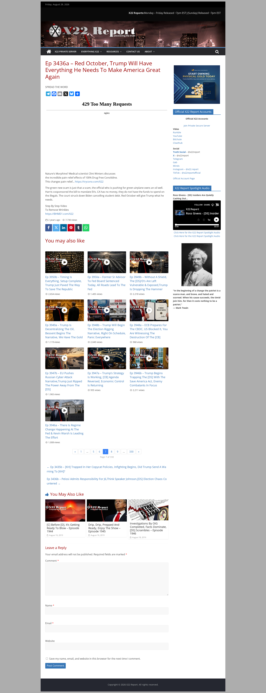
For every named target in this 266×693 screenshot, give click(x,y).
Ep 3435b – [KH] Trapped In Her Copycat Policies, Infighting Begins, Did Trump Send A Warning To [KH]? (106, 469)
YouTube (177, 135)
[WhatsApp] (86, 227)
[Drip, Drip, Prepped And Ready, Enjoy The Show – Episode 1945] (107, 501)
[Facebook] (48, 227)
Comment (52, 560)
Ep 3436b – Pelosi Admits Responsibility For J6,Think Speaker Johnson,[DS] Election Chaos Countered (107, 481)
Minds (176, 165)
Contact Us (133, 51)
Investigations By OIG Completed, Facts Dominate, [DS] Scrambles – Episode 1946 (148, 528)
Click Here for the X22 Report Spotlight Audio (197, 232)
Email (49, 623)
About (148, 51)
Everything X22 (90, 51)
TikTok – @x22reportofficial (187, 172)
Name (49, 605)
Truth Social (179, 151)
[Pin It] (71, 227)
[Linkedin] (63, 227)
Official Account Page (184, 178)
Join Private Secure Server (197, 125)
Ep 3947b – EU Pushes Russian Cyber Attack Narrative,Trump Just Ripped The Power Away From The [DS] (63, 381)
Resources (113, 51)
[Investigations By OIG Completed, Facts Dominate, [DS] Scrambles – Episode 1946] (148, 501)
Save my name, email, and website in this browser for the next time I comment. (95, 658)
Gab (175, 162)
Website (50, 641)
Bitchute (177, 139)
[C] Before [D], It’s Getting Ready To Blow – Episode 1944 (63, 528)
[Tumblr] (78, 227)
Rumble (177, 132)
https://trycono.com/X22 (89, 181)
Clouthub (178, 142)
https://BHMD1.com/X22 (59, 213)
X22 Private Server (65, 51)
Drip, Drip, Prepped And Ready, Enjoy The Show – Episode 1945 (104, 528)
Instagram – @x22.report (185, 169)
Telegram (178, 158)
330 (131, 451)
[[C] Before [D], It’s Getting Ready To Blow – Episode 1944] (65, 501)
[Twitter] (56, 227)
